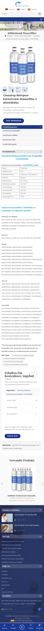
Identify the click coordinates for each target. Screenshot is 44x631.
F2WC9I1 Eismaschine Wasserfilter (13, 559)
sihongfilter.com (20, 618)
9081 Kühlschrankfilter (9, 552)
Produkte (4, 575)
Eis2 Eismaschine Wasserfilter (11, 555)
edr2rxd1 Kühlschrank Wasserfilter (15, 359)
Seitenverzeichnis (7, 592)
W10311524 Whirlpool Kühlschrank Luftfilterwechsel (22, 496)
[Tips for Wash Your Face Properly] (7, 528)
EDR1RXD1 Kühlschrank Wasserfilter (13, 542)
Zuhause (9, 36)
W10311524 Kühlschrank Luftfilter (12, 562)
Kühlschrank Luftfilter (10, 135)
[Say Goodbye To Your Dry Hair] (7, 518)
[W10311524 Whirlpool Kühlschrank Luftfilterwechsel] (22, 479)
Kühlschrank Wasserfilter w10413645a (16, 365)
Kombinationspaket (9, 144)
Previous (2, 483)
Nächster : (7, 445)
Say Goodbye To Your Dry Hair (25, 515)
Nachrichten (6, 585)
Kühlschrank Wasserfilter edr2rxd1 (24, 356)
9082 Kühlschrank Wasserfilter (14, 362)
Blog (28, 618)
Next (42, 483)
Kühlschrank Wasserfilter (23, 36)
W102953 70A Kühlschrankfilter (12, 549)
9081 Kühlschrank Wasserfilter (11, 545)
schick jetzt (12, 436)
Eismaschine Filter (9, 140)
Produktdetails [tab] (9, 151)
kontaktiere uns (7, 578)
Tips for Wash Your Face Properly (26, 525)
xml (3, 589)
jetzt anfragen (12, 121)
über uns (4, 582)
